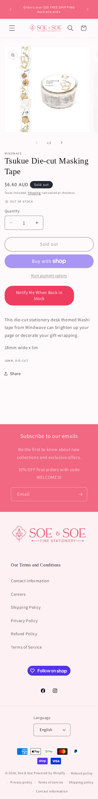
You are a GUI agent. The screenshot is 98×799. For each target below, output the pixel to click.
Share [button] (15, 373)
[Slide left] (36, 143)
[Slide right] (62, 143)
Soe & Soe (25, 773)
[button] (12, 28)
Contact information (52, 791)
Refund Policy (24, 633)
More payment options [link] (49, 275)
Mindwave (13, 153)
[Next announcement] (88, 10)
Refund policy (82, 773)
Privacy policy (21, 782)
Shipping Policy (26, 607)
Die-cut (21, 361)
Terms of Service (26, 647)
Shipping (34, 193)
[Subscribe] (80, 494)
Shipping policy (81, 782)
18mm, (9, 361)
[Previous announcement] (11, 10)
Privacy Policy (24, 620)
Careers (18, 594)
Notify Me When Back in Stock (39, 295)
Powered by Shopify (49, 773)
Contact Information (30, 580)
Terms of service (50, 782)
